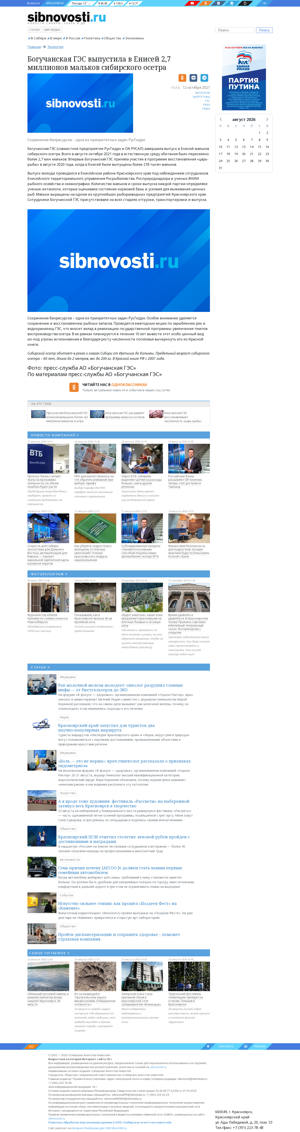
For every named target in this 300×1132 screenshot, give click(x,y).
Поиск (264, 30)
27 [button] (244, 161)
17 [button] (220, 154)
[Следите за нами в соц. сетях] (192, 3)
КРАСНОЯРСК (54, 3)
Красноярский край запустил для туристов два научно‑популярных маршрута (106, 728)
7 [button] (252, 140)
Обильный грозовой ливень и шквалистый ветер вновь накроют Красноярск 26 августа (48, 999)
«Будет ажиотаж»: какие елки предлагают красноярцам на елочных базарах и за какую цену (142, 620)
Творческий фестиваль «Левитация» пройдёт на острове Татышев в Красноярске (185, 999)
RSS (31, 1046)
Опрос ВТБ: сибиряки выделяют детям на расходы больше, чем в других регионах (141, 481)
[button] (221, 119)
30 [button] (267, 161)
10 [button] (220, 147)
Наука (64, 717)
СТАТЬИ (40, 667)
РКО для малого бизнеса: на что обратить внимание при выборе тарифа (94, 479)
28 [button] (251, 161)
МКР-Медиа (52, 30)
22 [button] (259, 154)
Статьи (34, 30)
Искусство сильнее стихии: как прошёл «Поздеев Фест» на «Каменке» (117, 906)
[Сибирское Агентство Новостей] (66, 16)
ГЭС (207, 101)
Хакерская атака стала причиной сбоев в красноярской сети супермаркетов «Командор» (141, 999)
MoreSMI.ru (119, 1128)
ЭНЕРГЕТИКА (201, 97)
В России (73, 38)
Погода (77, 3)
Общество (112, 38)
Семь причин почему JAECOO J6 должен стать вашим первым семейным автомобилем (120, 870)
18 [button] (228, 154)
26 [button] (236, 161)
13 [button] (244, 147)
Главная (34, 46)
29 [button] (259, 161)
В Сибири (38, 38)
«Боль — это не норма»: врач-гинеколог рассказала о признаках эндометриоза (124, 763)
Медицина (68, 677)
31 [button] (220, 168)
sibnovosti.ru (158, 1067)
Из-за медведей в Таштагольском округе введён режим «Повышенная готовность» (94, 999)
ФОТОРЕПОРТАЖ (49, 574)
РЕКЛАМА (260, 1046)
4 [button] (228, 140)
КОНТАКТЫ (226, 1046)
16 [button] (267, 147)
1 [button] (259, 133)
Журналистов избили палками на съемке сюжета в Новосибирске (47, 618)
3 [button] (220, 140)
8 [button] (259, 140)
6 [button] (244, 140)
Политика (92, 38)
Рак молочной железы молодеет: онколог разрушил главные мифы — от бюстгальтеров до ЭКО (120, 687)
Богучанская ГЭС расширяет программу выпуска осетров (125, 415)
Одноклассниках (129, 384)
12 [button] (236, 147)
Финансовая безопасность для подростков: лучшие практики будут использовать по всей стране (188, 551)
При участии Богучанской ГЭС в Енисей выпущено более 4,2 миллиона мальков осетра (67, 417)
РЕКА (206, 105)
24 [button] (220, 161)
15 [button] (259, 147)
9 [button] (267, 140)
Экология (55, 46)
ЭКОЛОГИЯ (202, 93)
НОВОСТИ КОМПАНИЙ (55, 435)
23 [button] (267, 154)
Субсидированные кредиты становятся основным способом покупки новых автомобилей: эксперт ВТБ (140, 551)
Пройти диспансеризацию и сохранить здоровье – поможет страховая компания (119, 937)
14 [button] (251, 147)
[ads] (244, 78)
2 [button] (267, 133)
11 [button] (228, 147)
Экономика (134, 38)
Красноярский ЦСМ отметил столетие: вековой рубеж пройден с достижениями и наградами (124, 839)
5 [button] (236, 140)
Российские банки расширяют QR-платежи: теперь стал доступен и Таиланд (185, 481)
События (66, 895)
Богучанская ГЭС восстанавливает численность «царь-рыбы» (183, 417)
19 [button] (236, 154)
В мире (56, 38)
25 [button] (228, 161)
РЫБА (206, 109)
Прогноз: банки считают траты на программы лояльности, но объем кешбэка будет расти (44, 481)
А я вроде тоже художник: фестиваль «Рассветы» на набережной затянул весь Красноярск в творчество (123, 804)
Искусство (68, 793)
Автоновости (70, 859)
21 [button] (251, 154)
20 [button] (244, 154)
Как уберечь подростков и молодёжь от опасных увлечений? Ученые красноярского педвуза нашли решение (92, 553)
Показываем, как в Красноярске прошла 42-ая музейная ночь (93, 618)
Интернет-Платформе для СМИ (91, 1128)
